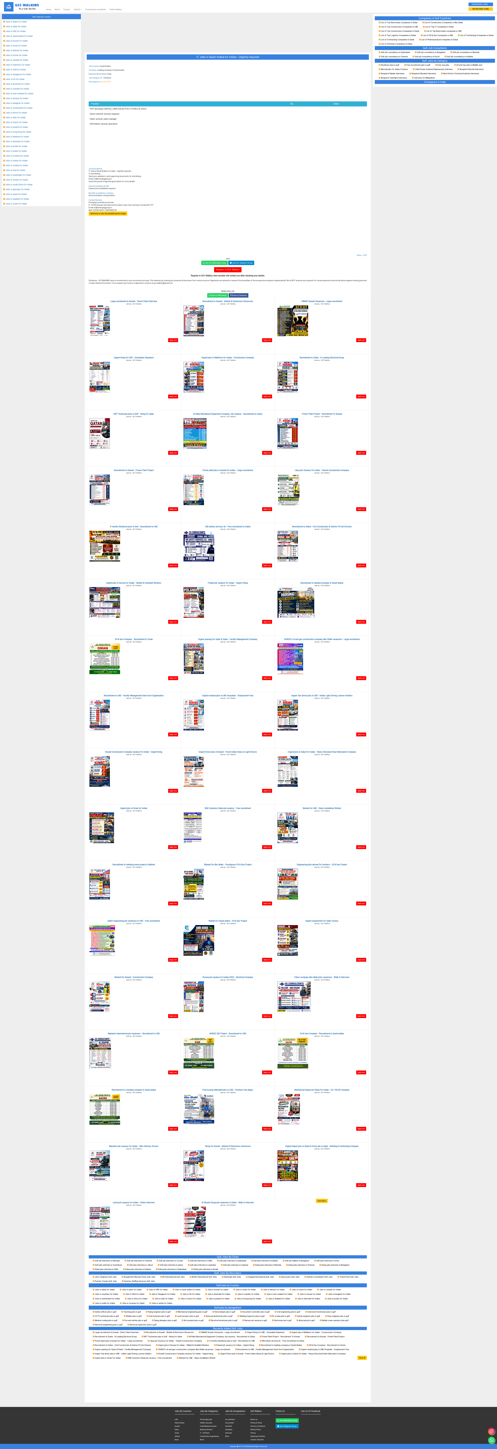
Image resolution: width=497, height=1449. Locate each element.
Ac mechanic (230, 1419)
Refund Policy (255, 1429)
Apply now (173, 340)
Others (177, 1436)
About (57, 9)
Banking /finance (206, 1429)
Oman (177, 1433)
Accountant (229, 1423)
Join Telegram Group (288, 1426)
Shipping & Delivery (257, 1436)
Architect (228, 1426)
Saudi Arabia (179, 1423)
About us (253, 1419)
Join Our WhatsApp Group (215, 263)
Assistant (228, 1429)
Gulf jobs (260, 1440)
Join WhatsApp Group (288, 1420)
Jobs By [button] (77, 9)
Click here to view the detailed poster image (108, 213)
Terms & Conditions (257, 1426)
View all (362, 1358)
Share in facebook (239, 295)
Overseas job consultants (95, 9)
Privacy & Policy (256, 1423)
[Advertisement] (162, 33)
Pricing (252, 1433)
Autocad (228, 1433)
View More (321, 1201)
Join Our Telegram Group (242, 263)
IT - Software (204, 1433)
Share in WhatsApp (218, 295)
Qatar (177, 1429)
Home (48, 9)
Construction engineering (209, 1436)
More (177, 1440)
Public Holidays (115, 9)
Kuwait (177, 1426)
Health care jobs (206, 1423)
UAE (176, 1419)
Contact (66, 9)
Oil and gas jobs (206, 1419)
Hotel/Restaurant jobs (208, 1426)
